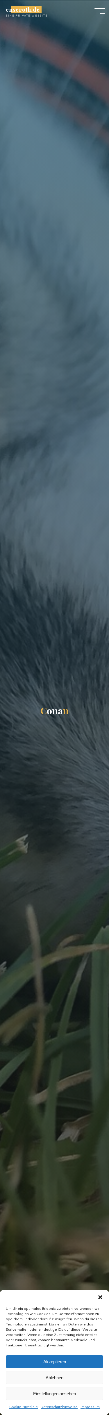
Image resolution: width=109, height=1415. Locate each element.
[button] (100, 1297)
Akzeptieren (54, 1361)
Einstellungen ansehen (54, 1393)
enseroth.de (23, 9)
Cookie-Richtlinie (23, 1407)
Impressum (90, 1407)
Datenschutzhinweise (59, 1407)
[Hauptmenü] (99, 11)
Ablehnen (54, 1377)
